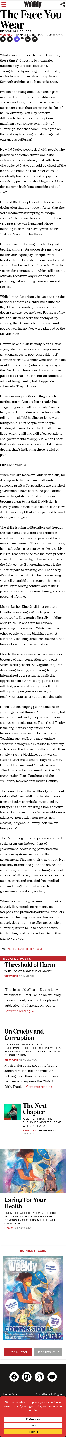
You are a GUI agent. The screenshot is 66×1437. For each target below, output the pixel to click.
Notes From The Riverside (25, 948)
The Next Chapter (35, 1108)
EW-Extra (29, 1130)
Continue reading (19, 1010)
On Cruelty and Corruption (24, 1034)
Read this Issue (48, 1351)
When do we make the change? (28, 971)
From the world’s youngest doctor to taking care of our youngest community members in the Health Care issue (32, 1218)
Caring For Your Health (25, 1202)
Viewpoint (7, 34)
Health (9, 1228)
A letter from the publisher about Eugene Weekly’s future (42, 1122)
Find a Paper (18, 1351)
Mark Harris (28, 34)
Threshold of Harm (29, 964)
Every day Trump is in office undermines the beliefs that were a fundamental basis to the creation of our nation (32, 1049)
